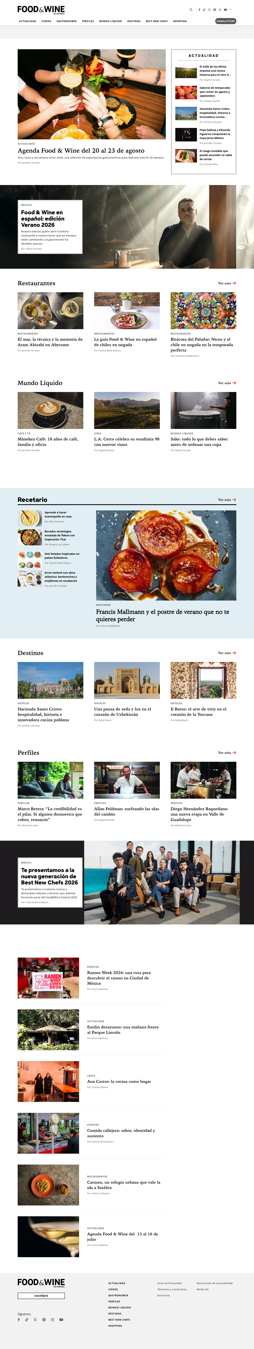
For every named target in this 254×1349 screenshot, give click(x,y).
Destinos (133, 21)
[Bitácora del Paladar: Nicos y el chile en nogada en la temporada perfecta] (203, 310)
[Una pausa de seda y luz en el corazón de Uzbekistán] (127, 680)
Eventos (93, 966)
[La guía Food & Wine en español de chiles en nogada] (127, 310)
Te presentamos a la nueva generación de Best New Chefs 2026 (49, 876)
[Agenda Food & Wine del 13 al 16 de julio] (48, 1236)
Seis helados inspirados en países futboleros (62, 556)
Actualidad (27, 21)
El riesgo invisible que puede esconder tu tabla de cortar (216, 155)
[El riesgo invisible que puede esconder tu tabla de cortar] (186, 155)
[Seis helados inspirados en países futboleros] (30, 560)
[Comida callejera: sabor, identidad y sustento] (48, 1133)
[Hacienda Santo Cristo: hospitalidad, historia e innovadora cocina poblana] (186, 113)
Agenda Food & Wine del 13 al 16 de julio (122, 1236)
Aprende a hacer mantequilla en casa (58, 514)
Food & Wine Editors (110, 350)
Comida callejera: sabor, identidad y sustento (121, 1133)
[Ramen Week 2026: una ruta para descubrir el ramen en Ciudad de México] (48, 978)
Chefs (91, 1075)
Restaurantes (28, 333)
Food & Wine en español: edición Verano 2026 (42, 218)
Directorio (163, 1295)
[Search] (191, 10)
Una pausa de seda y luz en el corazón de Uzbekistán (122, 711)
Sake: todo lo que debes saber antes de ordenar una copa (199, 441)
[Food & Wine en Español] (41, 9)
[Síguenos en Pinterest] (214, 9)
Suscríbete (41, 1295)
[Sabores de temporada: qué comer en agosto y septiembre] (186, 92)
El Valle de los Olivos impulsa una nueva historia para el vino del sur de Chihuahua (215, 71)
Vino (97, 433)
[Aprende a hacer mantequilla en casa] (30, 518)
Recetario (103, 605)
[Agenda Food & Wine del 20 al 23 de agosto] (92, 94)
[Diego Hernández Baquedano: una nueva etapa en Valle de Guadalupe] (203, 780)
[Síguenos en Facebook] (199, 9)
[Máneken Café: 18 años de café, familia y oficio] (50, 410)
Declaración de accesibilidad (215, 1283)
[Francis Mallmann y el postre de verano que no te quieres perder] (166, 555)
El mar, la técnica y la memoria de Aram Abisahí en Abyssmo (50, 342)
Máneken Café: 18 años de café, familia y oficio (48, 441)
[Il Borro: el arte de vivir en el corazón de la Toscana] (203, 680)
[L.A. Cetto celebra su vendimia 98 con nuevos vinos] (127, 410)
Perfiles (88, 21)
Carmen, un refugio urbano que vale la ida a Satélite (123, 1185)
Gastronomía (67, 21)
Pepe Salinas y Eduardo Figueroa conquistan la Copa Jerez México (215, 134)
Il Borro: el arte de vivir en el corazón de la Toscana (198, 711)
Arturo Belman (100, 989)
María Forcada (34, 248)
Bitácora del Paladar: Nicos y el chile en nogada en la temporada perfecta (202, 345)
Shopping (180, 21)
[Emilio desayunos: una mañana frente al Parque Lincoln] (48, 1029)
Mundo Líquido (110, 21)
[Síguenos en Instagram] (220, 9)
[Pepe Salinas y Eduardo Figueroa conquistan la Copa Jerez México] (186, 134)
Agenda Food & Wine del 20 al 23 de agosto (81, 150)
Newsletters (226, 21)
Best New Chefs (157, 21)
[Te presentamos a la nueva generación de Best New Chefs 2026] (127, 882)
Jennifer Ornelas (31, 162)
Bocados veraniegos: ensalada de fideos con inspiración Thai (60, 535)
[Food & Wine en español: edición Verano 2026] (127, 227)
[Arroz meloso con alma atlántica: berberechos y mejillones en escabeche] (30, 579)
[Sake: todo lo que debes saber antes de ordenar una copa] (203, 410)
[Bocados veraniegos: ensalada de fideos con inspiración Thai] (30, 537)
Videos (46, 21)
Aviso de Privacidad (169, 1283)
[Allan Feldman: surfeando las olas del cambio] (127, 780)
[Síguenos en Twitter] (209, 9)
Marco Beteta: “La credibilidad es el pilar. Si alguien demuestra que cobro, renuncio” (50, 814)
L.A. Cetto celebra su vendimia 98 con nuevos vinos (127, 441)
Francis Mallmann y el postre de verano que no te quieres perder (162, 615)
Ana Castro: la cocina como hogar (119, 1081)
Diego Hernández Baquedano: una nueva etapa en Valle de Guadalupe (199, 814)
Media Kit (203, 1289)
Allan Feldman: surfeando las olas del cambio (126, 811)
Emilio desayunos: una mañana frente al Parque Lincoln (123, 1030)
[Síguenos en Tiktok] (204, 9)
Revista (26, 205)
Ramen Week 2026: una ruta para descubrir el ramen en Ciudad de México (119, 978)
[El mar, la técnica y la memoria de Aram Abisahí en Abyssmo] (50, 310)
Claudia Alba (211, 164)
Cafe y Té (24, 433)
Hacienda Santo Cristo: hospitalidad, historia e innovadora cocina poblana (215, 113)
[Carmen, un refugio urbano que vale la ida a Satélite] (48, 1185)
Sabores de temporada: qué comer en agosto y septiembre (215, 92)
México (26, 862)
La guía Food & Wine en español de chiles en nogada (125, 342)
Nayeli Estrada (212, 79)
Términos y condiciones (172, 1289)
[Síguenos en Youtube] (225, 9)
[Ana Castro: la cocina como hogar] (48, 1081)
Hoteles (23, 703)
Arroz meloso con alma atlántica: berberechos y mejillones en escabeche (61, 577)
